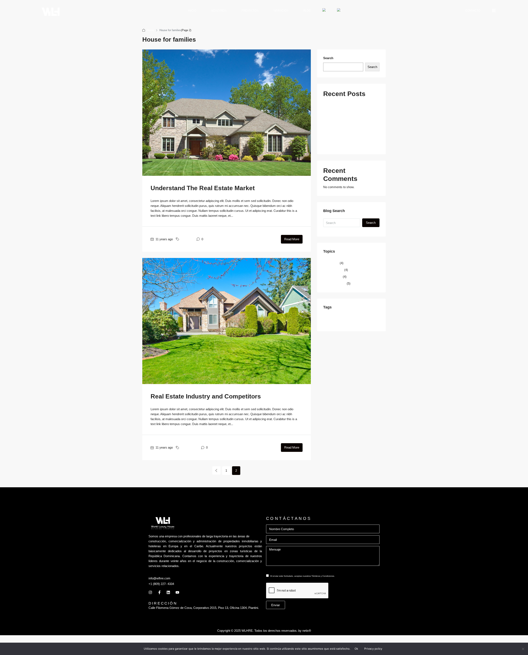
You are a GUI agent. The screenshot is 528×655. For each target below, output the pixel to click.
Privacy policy (373, 648)
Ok (356, 648)
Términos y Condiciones (322, 576)
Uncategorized (336, 283)
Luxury (335, 322)
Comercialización (338, 138)
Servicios (280, 10)
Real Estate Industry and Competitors (206, 396)
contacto (473, 10)
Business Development (345, 317)
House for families (367, 317)
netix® (306, 630)
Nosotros (218, 10)
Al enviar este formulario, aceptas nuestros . (302, 576)
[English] (325, 11)
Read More (291, 239)
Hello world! (334, 145)
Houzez (327, 322)
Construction (189, 447)
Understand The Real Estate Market (203, 188)
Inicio (192, 10)
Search (328, 58)
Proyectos (250, 10)
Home (150, 30)
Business (187, 239)
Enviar (275, 605)
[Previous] (216, 470)
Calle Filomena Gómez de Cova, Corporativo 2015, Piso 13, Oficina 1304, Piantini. (203, 607)
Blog (307, 10)
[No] (523, 649)
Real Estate (334, 276)
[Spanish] (339, 11)
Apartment (328, 317)
